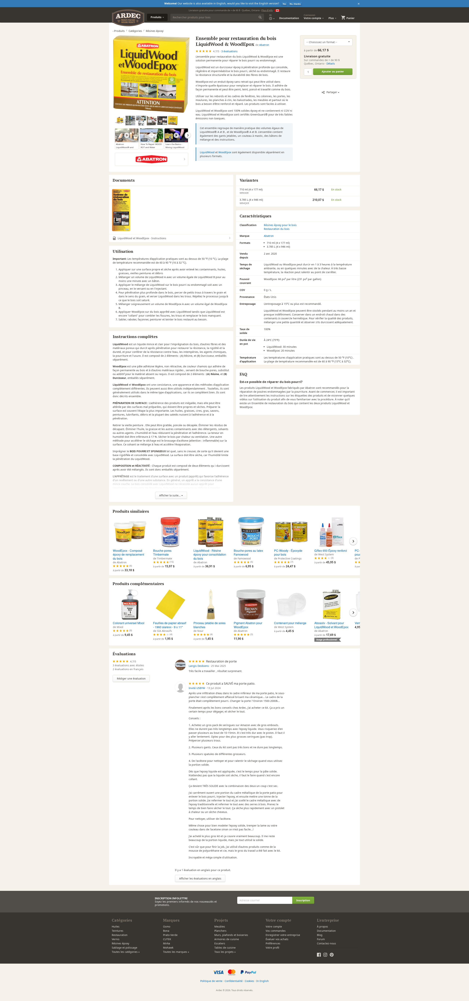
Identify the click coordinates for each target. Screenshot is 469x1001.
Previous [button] (115, 135)
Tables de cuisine (225, 947)
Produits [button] (156, 17)
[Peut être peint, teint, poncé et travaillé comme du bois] (141, 120)
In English (262, 981)
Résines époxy (120, 943)
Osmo (166, 926)
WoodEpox (224, 152)
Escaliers (219, 943)
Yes (284, 3)
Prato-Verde (170, 935)
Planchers (220, 930)
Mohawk (168, 947)
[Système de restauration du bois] (121, 210)
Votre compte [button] (313, 17)
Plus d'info (267, 10)
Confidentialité (234, 981)
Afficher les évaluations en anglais (200, 878)
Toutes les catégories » (126, 952)
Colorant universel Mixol (128, 623)
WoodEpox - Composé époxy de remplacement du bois (128, 554)
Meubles (219, 926)
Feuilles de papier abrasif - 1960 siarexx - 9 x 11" (169, 625)
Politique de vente (211, 981)
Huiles (115, 926)
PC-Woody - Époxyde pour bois (288, 552)
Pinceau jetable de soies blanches (209, 625)
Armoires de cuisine (226, 939)
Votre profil (272, 947)
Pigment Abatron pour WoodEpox (248, 625)
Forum (321, 939)
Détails (330, 63)
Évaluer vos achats (277, 939)
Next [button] (188, 135)
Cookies (249, 981)
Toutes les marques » (176, 952)
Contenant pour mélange (290, 623)
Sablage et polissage (124, 947)
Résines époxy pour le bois (280, 225)
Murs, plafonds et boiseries (231, 935)
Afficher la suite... (170, 495)
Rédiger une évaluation (131, 678)
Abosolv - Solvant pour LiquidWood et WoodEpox (331, 625)
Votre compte (274, 926)
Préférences (273, 943)
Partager (332, 92)
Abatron (264, 45)
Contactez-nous (326, 943)
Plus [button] (331, 18)
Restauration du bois (276, 229)
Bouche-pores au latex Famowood (248, 552)
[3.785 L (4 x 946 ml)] (173, 120)
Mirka (166, 943)
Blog (319, 935)
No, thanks (295, 3)
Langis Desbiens (199, 666)
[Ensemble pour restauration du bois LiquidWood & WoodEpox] (151, 74)
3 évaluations (229, 51)
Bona (166, 930)
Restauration (120, 935)
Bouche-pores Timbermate (162, 552)
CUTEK (167, 939)
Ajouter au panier (333, 71)
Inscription (303, 900)
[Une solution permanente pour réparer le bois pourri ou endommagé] (130, 120)
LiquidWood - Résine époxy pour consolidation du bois (209, 554)
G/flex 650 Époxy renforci (330, 550)
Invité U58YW (197, 688)
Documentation (289, 18)
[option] (120, 121)
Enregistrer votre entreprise (283, 935)
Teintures (117, 930)
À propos (322, 926)
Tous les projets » (225, 952)
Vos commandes (276, 930)
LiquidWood (207, 152)
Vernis (115, 939)
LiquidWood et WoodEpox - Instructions (141, 238)
